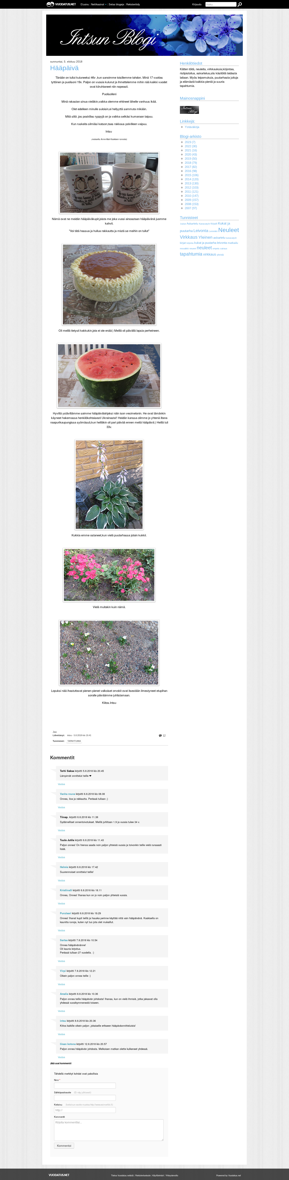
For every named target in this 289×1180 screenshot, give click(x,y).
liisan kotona (68, 1044)
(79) (191, 162)
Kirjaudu (197, 4)
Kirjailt (214, 223)
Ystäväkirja (192, 127)
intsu (63, 1021)
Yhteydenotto (172, 1175)
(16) (191, 150)
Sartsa (64, 940)
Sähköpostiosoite (72, 1092)
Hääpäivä (64, 68)
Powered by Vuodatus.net (228, 1175)
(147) (192, 195)
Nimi (57, 1080)
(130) (192, 183)
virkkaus (209, 254)
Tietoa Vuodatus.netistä (122, 1175)
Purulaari (65, 913)
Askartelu (192, 223)
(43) (191, 154)
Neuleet (228, 229)
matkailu (233, 242)
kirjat (183, 242)
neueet (193, 248)
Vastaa (61, 784)
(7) (190, 142)
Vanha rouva (67, 794)
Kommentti (59, 1116)
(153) (192, 204)
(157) (192, 200)
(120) (192, 179)
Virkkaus (189, 237)
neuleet (204, 247)
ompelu (216, 248)
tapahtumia (74, 741)
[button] (106, 4)
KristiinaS (66, 890)
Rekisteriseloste (143, 1175)
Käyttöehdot (158, 1175)
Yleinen (205, 237)
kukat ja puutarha (205, 242)
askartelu (219, 237)
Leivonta (200, 230)
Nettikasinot (97, 4)
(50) (191, 158)
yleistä (220, 254)
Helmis (64, 867)
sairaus (223, 248)
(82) (191, 166)
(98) (191, 171)
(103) (192, 187)
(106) (192, 175)
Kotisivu (83, 1104)
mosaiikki (184, 248)
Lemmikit (213, 231)
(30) (191, 146)
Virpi (63, 971)
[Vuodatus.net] (59, 1175)
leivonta (222, 242)
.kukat (183, 224)
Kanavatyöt (204, 224)
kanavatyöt (231, 238)
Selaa (116, 4)
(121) (191, 191)
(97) (191, 208)
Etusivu (85, 4)
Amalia (64, 994)
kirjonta (190, 243)
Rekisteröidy (133, 4)
